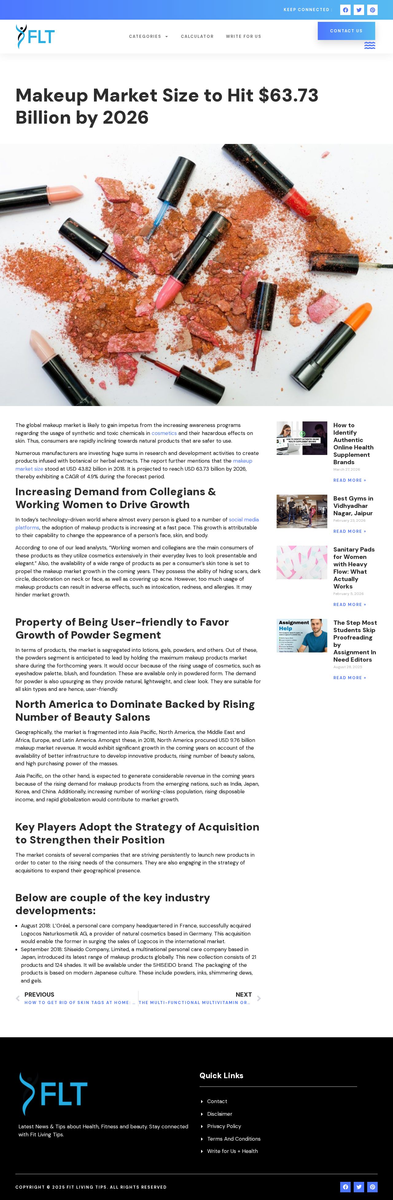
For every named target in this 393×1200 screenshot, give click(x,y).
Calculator (197, 36)
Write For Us (244, 36)
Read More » (350, 480)
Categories (145, 36)
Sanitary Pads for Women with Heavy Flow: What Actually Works (354, 567)
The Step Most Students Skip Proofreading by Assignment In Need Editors (355, 641)
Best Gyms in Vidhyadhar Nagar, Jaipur (353, 505)
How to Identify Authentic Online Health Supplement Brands (353, 443)
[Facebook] (345, 10)
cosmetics (164, 433)
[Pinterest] (372, 10)
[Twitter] (359, 10)
